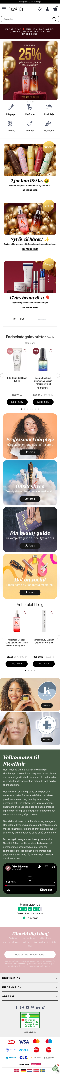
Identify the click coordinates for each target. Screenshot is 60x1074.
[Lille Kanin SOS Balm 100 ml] (17, 359)
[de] (24, 1070)
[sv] (43, 1070)
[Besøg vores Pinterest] (32, 1008)
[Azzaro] (18, 319)
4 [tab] (35, 670)
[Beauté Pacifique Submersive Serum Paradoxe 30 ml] (43, 359)
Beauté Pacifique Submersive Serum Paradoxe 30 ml (43, 381)
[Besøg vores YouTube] (27, 1008)
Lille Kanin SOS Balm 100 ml (17, 379)
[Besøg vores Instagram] (22, 1008)
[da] (17, 1070)
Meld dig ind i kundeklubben (30, 954)
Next (52, 69)
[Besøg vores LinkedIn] (38, 1008)
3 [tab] (32, 670)
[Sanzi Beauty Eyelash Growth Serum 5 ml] (44, 621)
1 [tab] (26, 670)
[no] (36, 1070)
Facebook (35, 821)
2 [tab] (29, 670)
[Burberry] (42, 319)
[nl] (30, 1070)
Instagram (50, 821)
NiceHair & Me (10, 843)
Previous (8, 69)
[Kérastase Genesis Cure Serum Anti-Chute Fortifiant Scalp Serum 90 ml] (17, 621)
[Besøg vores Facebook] (16, 1008)
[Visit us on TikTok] (43, 1008)
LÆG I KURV (17, 402)
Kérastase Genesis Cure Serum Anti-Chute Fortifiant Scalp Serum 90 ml (17, 642)
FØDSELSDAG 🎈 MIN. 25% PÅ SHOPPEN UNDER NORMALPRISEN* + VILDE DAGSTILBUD (30, 31)
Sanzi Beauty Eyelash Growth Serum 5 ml (43, 641)
